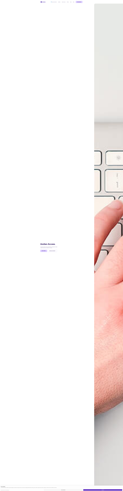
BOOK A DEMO (43, 250)
